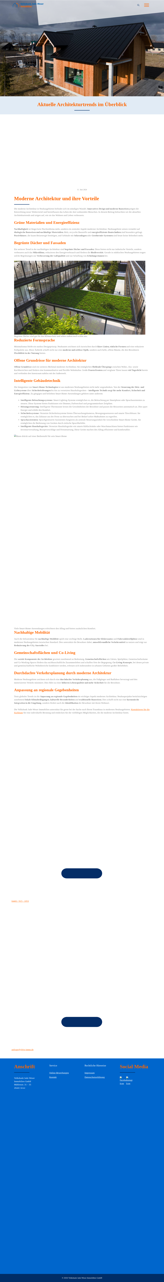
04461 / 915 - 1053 (20, 901)
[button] (138, 5)
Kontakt (53, 1077)
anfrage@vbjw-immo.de (23, 1049)
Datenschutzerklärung (95, 1077)
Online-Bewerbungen (59, 1073)
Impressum (90, 1073)
